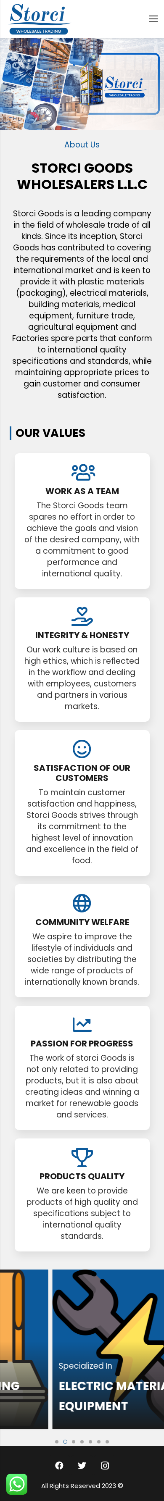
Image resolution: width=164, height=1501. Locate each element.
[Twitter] (82, 1465)
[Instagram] (104, 1465)
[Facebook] (59, 1465)
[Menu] (153, 18)
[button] (57, 1442)
